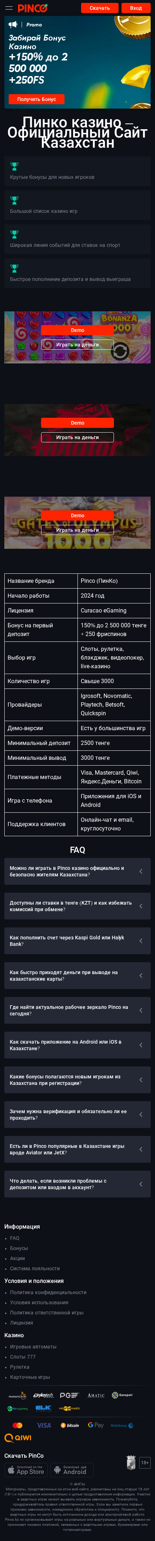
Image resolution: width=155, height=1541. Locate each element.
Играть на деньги (77, 345)
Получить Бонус (36, 99)
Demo (77, 330)
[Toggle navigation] (9, 8)
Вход (136, 8)
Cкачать (100, 8)
